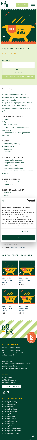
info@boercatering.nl (10, 382)
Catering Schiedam (9, 411)
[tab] (18, 89)
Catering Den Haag (9, 409)
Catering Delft (7, 406)
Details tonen (26, 232)
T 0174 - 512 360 (11, 386)
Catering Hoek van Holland (12, 431)
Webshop (22, 5)
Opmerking (6, 60)
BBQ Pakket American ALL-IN (24, 280)
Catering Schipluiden (10, 426)
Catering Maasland (9, 423)
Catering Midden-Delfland (12, 428)
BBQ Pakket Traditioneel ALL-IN (7, 280)
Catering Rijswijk (8, 416)
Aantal (18, 69)
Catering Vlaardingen (10, 414)
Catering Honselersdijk (11, 433)
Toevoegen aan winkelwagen (18, 76)
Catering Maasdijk (9, 418)
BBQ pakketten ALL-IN (19, 247)
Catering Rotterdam (9, 404)
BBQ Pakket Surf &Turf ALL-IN (23, 308)
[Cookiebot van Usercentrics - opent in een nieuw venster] (26, 200)
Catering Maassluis (9, 421)
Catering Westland (9, 402)
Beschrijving (7, 89)
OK (18, 238)
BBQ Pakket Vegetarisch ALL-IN (7, 308)
